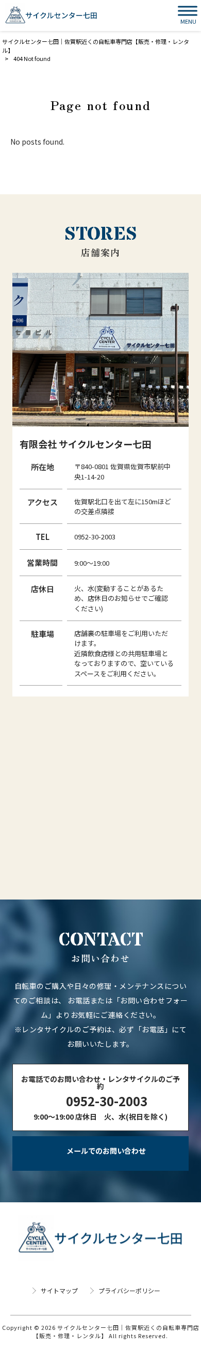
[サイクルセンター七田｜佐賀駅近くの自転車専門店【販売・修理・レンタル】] (51, 15)
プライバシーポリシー (129, 1291)
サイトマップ (59, 1291)
